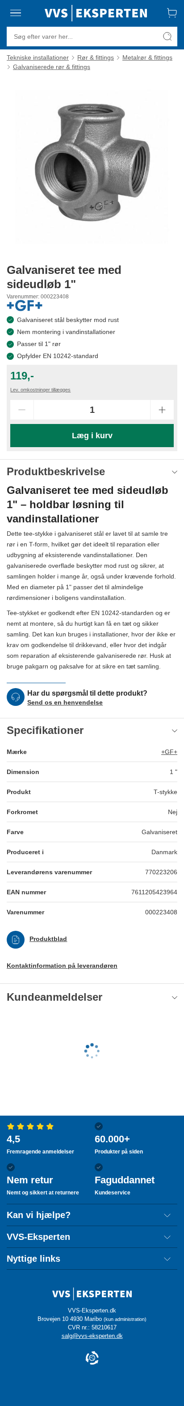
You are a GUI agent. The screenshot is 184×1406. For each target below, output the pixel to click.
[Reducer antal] (21, 409)
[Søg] (167, 36)
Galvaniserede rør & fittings (51, 66)
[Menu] (16, 13)
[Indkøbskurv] (172, 13)
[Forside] (96, 13)
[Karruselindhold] (92, 166)
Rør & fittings (95, 57)
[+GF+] (24, 305)
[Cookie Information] (92, 1358)
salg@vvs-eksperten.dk (92, 1336)
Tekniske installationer (38, 57)
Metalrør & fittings (147, 57)
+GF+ (169, 751)
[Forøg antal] (162, 409)
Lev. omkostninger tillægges (40, 389)
